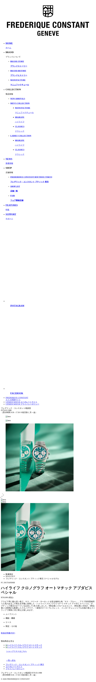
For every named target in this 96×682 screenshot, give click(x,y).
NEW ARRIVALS (17, 99)
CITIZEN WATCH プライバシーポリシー (22, 404)
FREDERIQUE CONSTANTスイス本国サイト (17, 399)
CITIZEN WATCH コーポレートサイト (21, 402)
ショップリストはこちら (16, 651)
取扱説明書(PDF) (8, 633)
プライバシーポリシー (15, 669)
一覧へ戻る (11, 660)
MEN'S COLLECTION (20, 103)
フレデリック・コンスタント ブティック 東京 (25, 664)
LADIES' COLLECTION (20, 136)
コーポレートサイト (14, 667)
